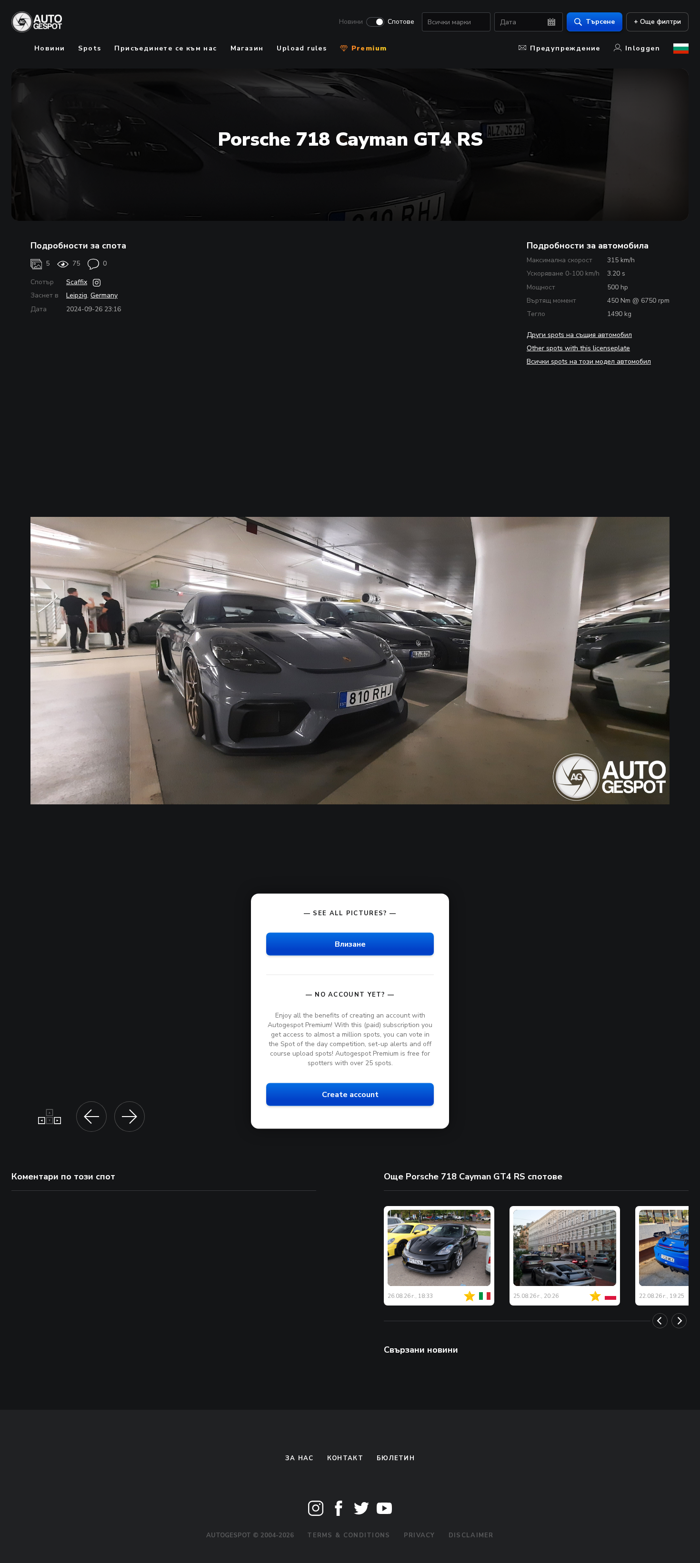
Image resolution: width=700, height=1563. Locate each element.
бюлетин (396, 1458)
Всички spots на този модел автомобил (589, 361)
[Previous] (660, 1320)
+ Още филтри (657, 21)
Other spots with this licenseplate (578, 348)
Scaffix (76, 282)
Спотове (401, 22)
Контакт (345, 1458)
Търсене (600, 21)
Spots (89, 48)
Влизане (350, 944)
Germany (104, 295)
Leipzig (76, 295)
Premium (368, 48)
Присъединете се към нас (165, 48)
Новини (351, 22)
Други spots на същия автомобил (579, 334)
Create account (350, 1094)
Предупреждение (565, 48)
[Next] (679, 1320)
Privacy (419, 1535)
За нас (299, 1458)
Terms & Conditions (348, 1535)
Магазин (247, 48)
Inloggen (642, 48)
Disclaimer (471, 1535)
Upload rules (302, 48)
